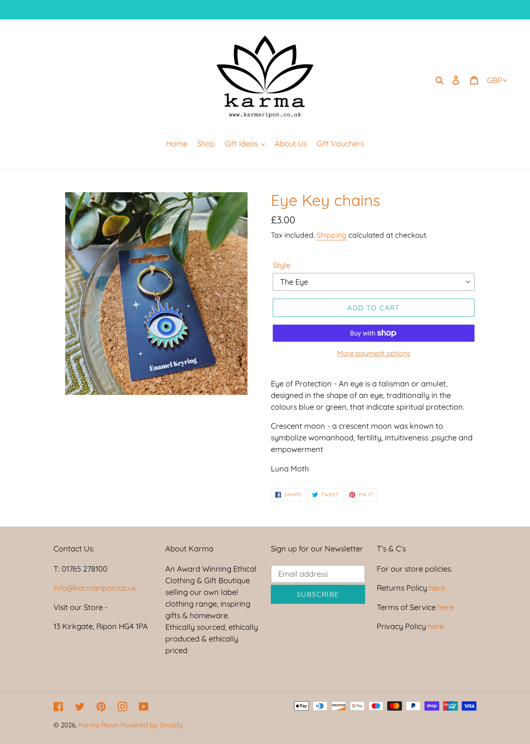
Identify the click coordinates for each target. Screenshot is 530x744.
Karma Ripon (99, 725)
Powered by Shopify (152, 725)
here (436, 588)
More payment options (373, 353)
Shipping (331, 235)
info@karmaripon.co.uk (95, 588)
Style (281, 265)
